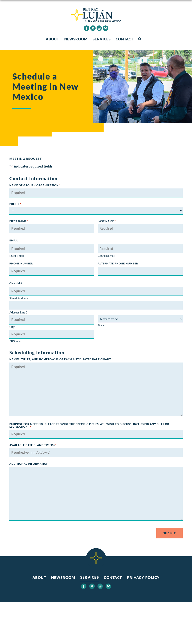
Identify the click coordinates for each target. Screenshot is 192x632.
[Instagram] (99, 28)
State (101, 325)
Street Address (18, 298)
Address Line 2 (18, 312)
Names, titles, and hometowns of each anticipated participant (61, 359)
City (12, 326)
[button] (139, 39)
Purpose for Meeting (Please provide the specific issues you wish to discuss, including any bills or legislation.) (89, 425)
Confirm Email (106, 255)
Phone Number (21, 263)
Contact (124, 39)
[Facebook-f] (86, 28)
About (52, 39)
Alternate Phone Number (118, 263)
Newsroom (76, 39)
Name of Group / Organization (34, 185)
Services (102, 39)
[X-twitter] (93, 28)
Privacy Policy (143, 577)
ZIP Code (15, 340)
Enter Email (16, 255)
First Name (18, 221)
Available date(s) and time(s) (32, 445)
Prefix (15, 204)
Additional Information (29, 463)
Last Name (107, 221)
